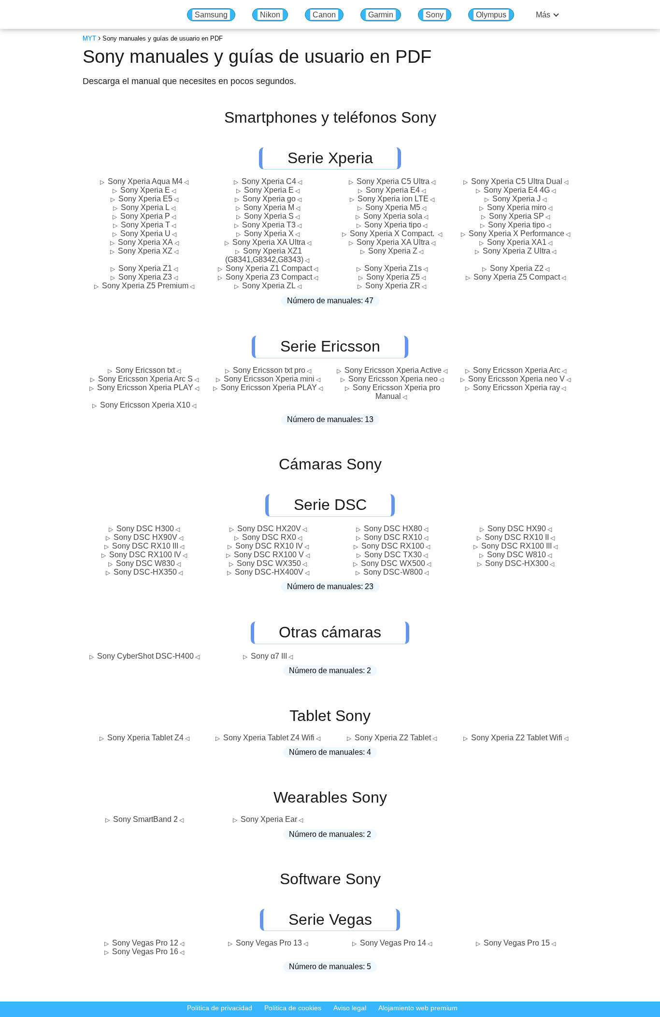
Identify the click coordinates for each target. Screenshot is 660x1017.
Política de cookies (292, 1008)
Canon (324, 15)
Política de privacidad (219, 1008)
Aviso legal (349, 1008)
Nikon (270, 15)
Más (543, 15)
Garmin (380, 15)
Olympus (491, 15)
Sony (435, 15)
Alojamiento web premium (418, 1008)
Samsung (211, 15)
